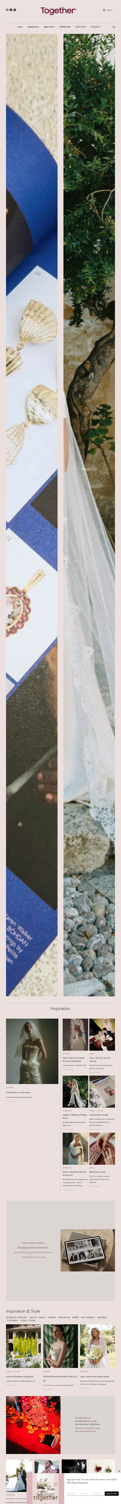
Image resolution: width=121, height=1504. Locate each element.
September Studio (98, 1114)
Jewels (92, 1054)
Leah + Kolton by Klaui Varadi (94, 1376)
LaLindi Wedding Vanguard (19, 1376)
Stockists (95, 27)
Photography (88, 1317)
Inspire (75, 1317)
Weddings (67, 1111)
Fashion (9, 1087)
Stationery (12, 1320)
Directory (49, 27)
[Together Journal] (58, 11)
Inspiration (33, 27)
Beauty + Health (38, 1317)
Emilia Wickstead (49, 1385)
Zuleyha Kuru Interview (18, 1092)
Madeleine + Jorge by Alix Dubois (18, 1498)
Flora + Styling (96, 1111)
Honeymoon (64, 1317)
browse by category (16, 1317)
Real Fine (92, 1176)
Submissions (65, 27)
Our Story (80, 27)
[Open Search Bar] (114, 27)
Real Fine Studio (97, 1172)
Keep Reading (11, 1101)
